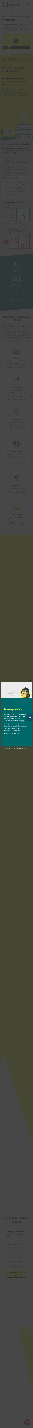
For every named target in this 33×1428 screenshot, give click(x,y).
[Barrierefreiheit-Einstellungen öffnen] (30, 717)
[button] (3, 1424)
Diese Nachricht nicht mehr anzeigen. (16, 748)
